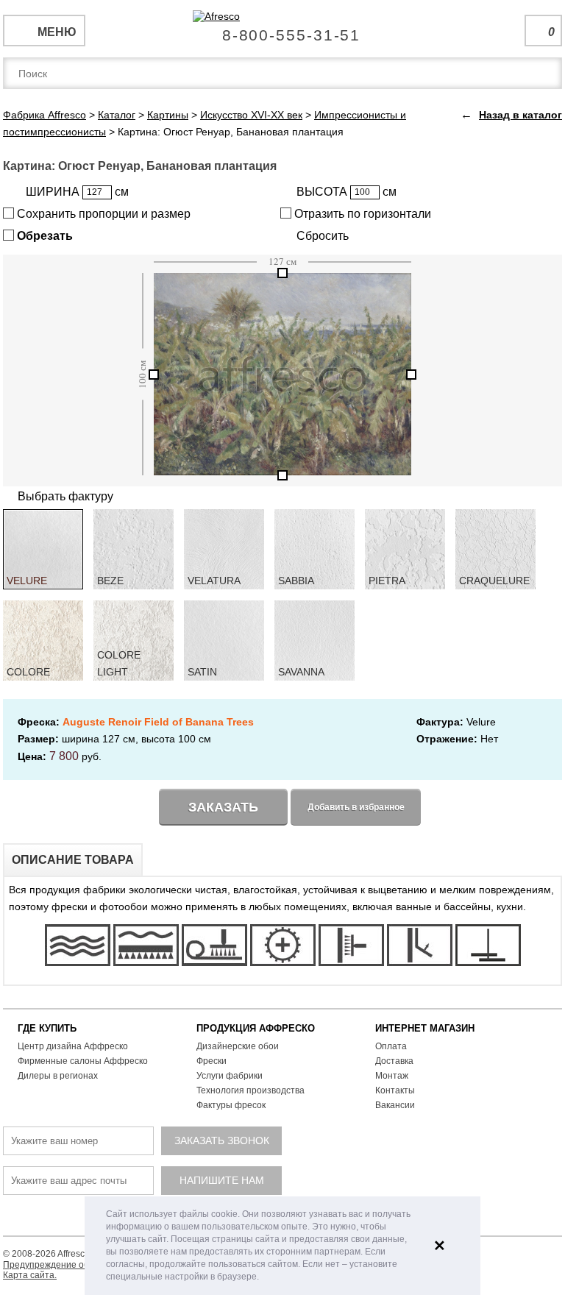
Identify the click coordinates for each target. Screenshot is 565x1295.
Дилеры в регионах (58, 1076)
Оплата (391, 1046)
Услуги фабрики (229, 1076)
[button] (263, 1278)
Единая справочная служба (283, 29)
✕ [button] (439, 1246)
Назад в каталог (520, 115)
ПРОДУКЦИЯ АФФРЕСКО (255, 1028)
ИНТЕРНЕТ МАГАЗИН (425, 1028)
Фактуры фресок (231, 1105)
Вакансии (395, 1105)
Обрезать (43, 236)
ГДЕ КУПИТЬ (47, 1028)
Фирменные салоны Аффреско (83, 1061)
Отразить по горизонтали (361, 213)
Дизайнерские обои (237, 1046)
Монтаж (391, 1076)
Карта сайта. (30, 1275)
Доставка (394, 1061)
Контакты (395, 1090)
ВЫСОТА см (346, 191)
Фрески (211, 1061)
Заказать (223, 807)
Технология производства (250, 1090)
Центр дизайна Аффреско (73, 1046)
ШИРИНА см (77, 191)
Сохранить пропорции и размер (102, 213)
